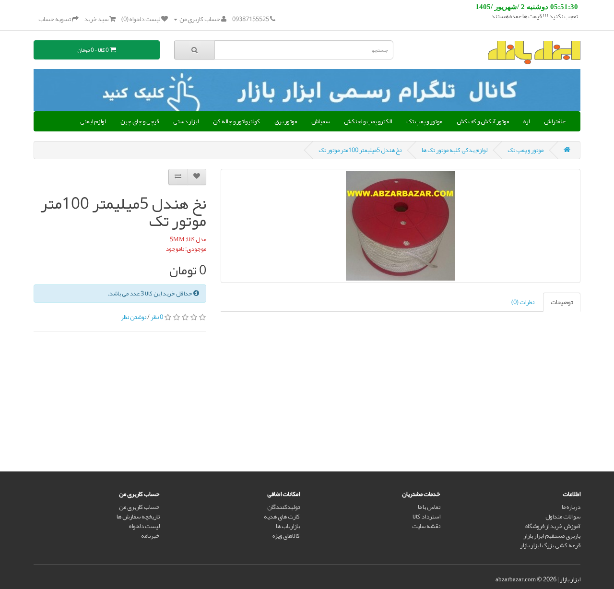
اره (526, 121)
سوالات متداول (562, 516)
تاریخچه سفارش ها (138, 516)
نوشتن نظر (133, 317)
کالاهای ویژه (286, 536)
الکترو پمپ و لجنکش (368, 121)
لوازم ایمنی (93, 121)
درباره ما (571, 507)
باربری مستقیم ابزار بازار (551, 536)
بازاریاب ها (288, 526)
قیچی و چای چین (139, 121)
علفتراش (555, 121)
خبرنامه (150, 536)
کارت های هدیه (282, 516)
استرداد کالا (426, 516)
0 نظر (157, 317)
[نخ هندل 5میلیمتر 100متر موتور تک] (400, 226)
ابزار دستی (186, 121)
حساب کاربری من (139, 507)
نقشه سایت (426, 526)
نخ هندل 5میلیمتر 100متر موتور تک (360, 150)
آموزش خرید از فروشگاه (552, 526)
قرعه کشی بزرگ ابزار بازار (550, 545)
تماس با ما (429, 507)
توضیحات (562, 302)
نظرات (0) (522, 302)
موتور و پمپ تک (424, 121)
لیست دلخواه (144, 526)
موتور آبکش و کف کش (483, 121)
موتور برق (285, 121)
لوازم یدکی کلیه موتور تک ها (454, 150)
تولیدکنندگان (283, 507)
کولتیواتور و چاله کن (236, 121)
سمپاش (320, 121)
